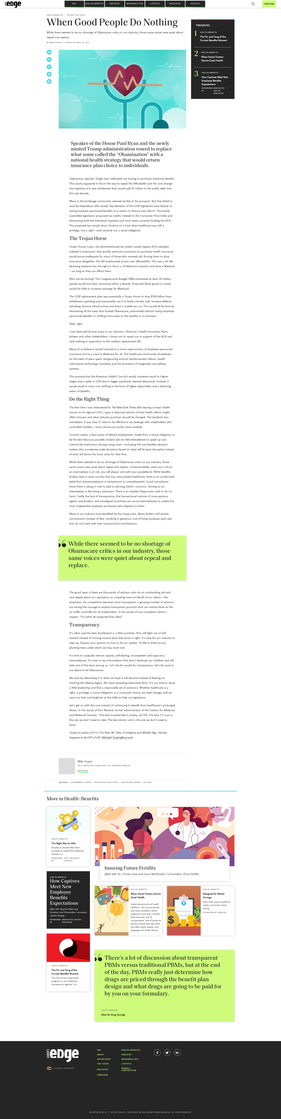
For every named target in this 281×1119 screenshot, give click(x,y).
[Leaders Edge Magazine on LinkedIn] (177, 1052)
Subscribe (102, 1075)
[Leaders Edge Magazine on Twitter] (167, 1052)
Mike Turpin (55, 43)
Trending (203, 25)
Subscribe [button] (269, 4)
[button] (253, 4)
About (100, 1055)
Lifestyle (155, 4)
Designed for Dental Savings (213, 896)
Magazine (175, 4)
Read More (83, 771)
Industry (114, 4)
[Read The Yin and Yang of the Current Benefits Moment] (68, 948)
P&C (74, 4)
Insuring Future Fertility (130, 868)
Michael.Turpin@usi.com (117, 737)
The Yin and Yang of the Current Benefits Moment (213, 39)
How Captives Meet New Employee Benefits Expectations (215, 81)
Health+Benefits (94, 4)
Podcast (195, 4)
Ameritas (222, 913)
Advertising (104, 1059)
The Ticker (103, 1064)
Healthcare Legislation (106, 782)
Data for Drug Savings (113, 1015)
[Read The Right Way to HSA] (68, 821)
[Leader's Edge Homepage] (63, 1055)
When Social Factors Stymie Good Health (212, 59)
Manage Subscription (128, 1069)
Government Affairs (81, 782)
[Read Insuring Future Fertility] (164, 836)
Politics (147, 782)
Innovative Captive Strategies (219, 91)
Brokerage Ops (134, 4)
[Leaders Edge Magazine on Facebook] (157, 1052)
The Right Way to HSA (64, 843)
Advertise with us (98, 1112)
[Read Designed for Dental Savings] (184, 910)
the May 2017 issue (76, 15)
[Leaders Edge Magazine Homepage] (13, 4)
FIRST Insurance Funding (72, 860)
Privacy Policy (117, 1112)
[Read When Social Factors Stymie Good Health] (111, 910)
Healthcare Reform (131, 782)
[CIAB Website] (60, 1068)
